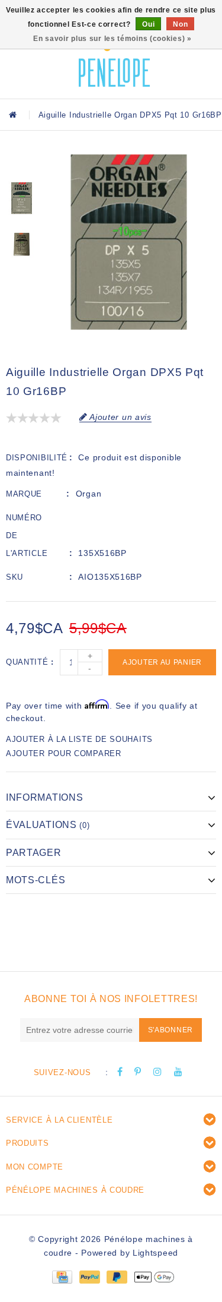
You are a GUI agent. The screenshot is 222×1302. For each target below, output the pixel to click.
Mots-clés (35, 880)
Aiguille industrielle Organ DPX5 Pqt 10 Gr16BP (130, 114)
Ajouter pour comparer (63, 753)
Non (180, 24)
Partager (34, 853)
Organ (89, 493)
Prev (21, 163)
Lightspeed (155, 1252)
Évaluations (48, 825)
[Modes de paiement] (61, 1276)
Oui (148, 24)
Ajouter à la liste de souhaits (79, 739)
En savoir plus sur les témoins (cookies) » (112, 38)
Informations (44, 797)
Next (21, 280)
